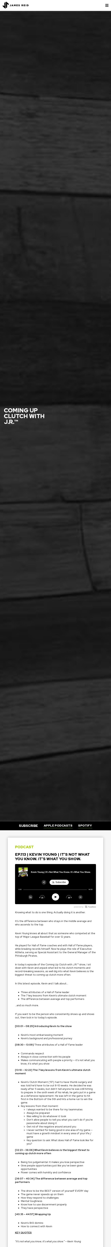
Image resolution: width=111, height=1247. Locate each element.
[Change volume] (80, 897)
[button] (107, 5)
